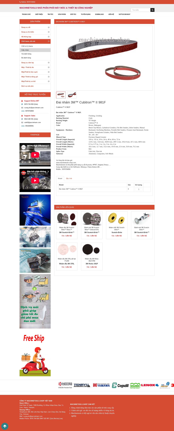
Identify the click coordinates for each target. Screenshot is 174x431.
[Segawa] (124, 385)
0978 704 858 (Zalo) (31, 104)
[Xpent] (35, 237)
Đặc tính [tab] (69, 178)
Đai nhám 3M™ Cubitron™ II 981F (70, 22)
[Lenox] (140, 385)
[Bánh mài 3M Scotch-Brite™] (142, 218)
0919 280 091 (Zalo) (31, 119)
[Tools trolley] (35, 261)
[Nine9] (154, 385)
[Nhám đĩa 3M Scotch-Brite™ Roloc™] (66, 218)
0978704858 (29, 111)
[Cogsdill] (110, 385)
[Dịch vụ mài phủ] (35, 301)
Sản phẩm (35, 21)
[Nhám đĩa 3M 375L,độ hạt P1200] (66, 250)
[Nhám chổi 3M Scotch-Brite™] (116, 218)
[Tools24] (35, 210)
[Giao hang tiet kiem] (35, 353)
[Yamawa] (91, 385)
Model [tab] (60, 178)
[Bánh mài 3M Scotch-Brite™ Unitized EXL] (91, 218)
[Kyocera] (55, 385)
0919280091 (29, 126)
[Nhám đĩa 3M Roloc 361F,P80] (91, 250)
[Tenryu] (71, 385)
